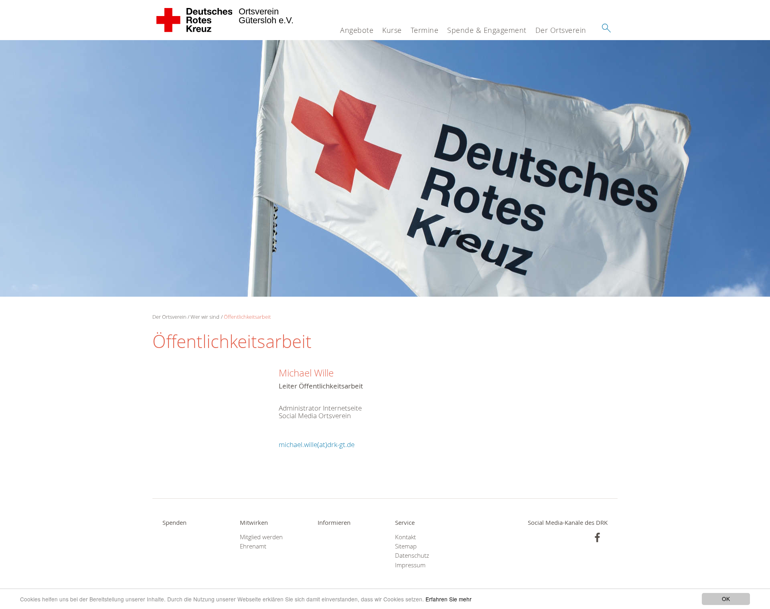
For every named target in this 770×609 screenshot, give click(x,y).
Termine (425, 30)
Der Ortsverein (560, 30)
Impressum (410, 565)
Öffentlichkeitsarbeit (247, 316)
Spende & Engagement (487, 30)
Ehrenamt (253, 546)
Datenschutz (412, 555)
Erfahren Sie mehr (449, 599)
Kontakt (405, 537)
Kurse (392, 30)
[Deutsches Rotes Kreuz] (194, 20)
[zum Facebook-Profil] (597, 537)
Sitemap (406, 546)
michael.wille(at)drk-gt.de (317, 444)
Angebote (356, 30)
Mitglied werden (261, 537)
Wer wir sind (204, 316)
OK (726, 599)
